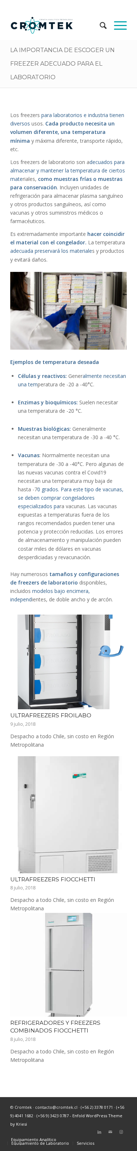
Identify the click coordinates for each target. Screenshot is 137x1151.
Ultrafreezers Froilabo (50, 715)
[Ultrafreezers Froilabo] (68, 662)
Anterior (21, 788)
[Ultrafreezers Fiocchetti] (68, 814)
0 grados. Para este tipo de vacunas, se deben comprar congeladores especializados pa (70, 498)
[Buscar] (99, 25)
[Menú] (117, 25)
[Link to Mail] (110, 1131)
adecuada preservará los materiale (51, 250)
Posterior (116, 788)
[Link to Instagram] (121, 1131)
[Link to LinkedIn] (99, 1131)
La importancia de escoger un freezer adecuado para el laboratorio (62, 64)
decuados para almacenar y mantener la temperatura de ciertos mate (67, 170)
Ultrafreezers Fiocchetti (52, 879)
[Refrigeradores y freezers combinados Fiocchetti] (68, 965)
